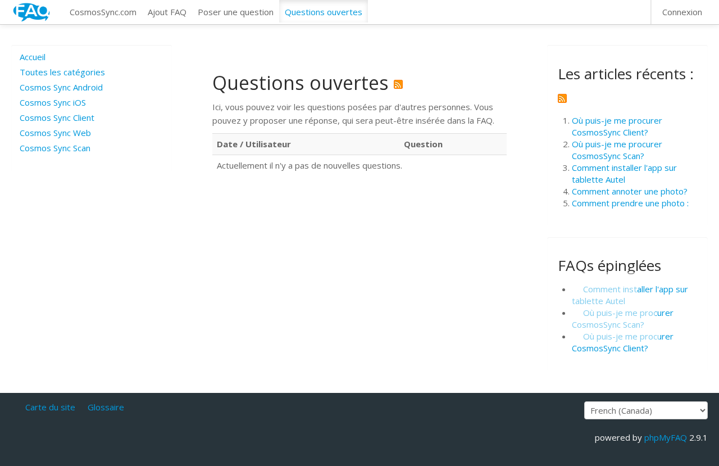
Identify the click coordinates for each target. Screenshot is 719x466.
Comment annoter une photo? (630, 191)
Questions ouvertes (323, 11)
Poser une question (236, 11)
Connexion (682, 11)
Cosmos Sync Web (55, 132)
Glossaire (106, 407)
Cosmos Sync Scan (55, 147)
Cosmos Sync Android (61, 87)
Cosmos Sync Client (57, 117)
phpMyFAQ (665, 437)
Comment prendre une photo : (630, 203)
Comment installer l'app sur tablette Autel (624, 173)
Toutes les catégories (62, 72)
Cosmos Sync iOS (53, 102)
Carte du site (50, 407)
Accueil (32, 56)
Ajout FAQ (167, 11)
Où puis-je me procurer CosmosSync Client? (617, 126)
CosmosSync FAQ (32, 12)
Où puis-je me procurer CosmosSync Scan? (617, 149)
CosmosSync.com (103, 11)
